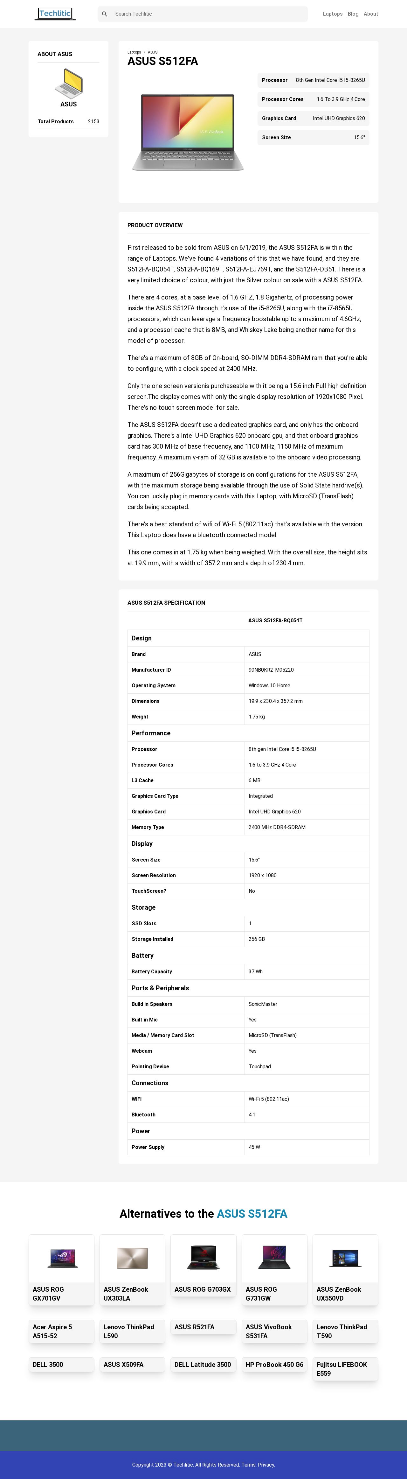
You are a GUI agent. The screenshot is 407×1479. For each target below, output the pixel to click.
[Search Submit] (105, 14)
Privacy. (266, 1465)
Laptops (333, 14)
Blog (353, 14)
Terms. (249, 1465)
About (371, 14)
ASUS (68, 104)
